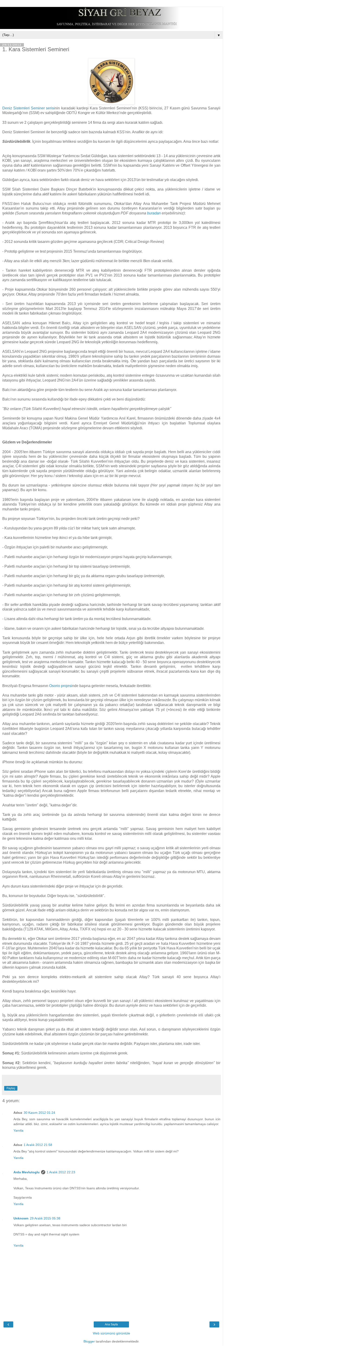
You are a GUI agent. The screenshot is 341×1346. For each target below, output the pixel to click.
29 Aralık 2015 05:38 (45, 1218)
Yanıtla (18, 1130)
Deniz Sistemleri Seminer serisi (28, 108)
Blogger (89, 1341)
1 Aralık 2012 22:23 (61, 1172)
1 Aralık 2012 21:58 (38, 1145)
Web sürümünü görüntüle (111, 1333)
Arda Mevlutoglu (26, 1172)
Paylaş (10, 1088)
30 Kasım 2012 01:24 (39, 1112)
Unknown (21, 1218)
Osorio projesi (60, 686)
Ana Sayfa (111, 1324)
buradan (154, 213)
